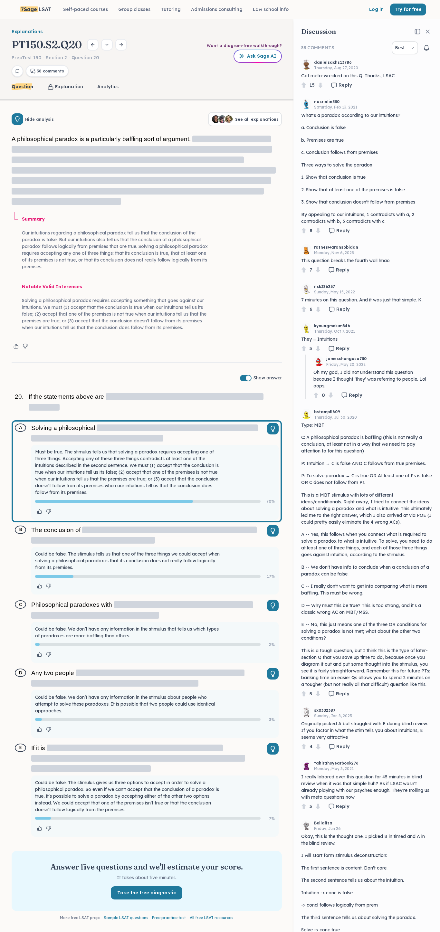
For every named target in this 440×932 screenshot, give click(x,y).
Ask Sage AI (261, 56)
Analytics (108, 87)
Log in (376, 9)
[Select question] (107, 45)
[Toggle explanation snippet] (273, 428)
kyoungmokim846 (332, 325)
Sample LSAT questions (126, 917)
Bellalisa (323, 823)
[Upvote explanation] (16, 346)
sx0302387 (324, 710)
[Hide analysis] (17, 119)
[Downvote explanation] (25, 346)
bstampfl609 (327, 411)
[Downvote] (320, 85)
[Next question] (121, 45)
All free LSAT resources (211, 917)
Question (22, 87)
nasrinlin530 (327, 101)
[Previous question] (93, 45)
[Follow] (426, 48)
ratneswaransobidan (336, 247)
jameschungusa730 (346, 358)
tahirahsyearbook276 (336, 763)
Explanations (27, 31)
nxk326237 (324, 286)
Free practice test (169, 917)
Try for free (408, 9)
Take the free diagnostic (146, 893)
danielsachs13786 (333, 62)
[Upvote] (304, 85)
